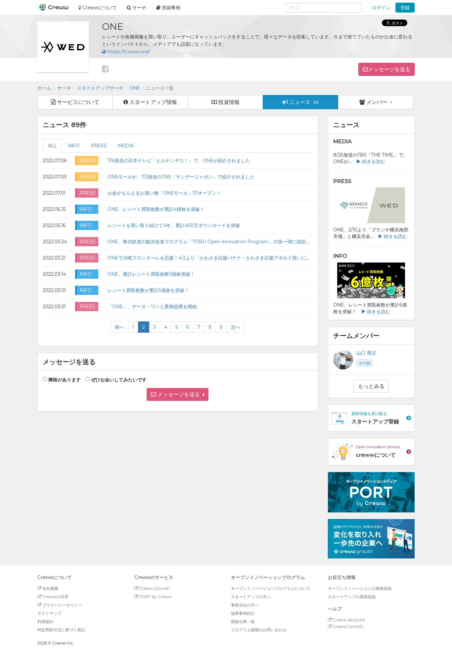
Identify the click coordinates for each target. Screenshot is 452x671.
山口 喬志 (366, 353)
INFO (74, 146)
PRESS (99, 146)
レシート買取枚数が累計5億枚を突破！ (148, 290)
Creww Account (348, 619)
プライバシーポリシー (61, 604)
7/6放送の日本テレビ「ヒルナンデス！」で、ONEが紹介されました (179, 161)
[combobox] (324, 8)
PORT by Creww (155, 596)
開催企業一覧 (243, 621)
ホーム (44, 88)
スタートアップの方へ (251, 596)
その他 (364, 362)
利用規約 (45, 621)
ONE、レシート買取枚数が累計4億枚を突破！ (156, 209)
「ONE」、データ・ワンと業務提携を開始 (152, 307)
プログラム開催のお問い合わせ (259, 629)
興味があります (64, 380)
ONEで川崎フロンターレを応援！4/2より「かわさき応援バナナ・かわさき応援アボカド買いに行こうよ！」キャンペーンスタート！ (246, 258)
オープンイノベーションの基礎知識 (359, 588)
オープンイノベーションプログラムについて (270, 588)
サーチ (64, 88)
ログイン (381, 8)
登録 (405, 8)
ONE (134, 88)
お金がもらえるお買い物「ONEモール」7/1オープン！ (164, 193)
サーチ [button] (138, 8)
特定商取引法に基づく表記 (61, 629)
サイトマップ (49, 613)
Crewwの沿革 (54, 596)
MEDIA (126, 146)
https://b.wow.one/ (128, 52)
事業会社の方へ (245, 604)
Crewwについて (99, 8)
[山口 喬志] (343, 359)
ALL (52, 146)
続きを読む (373, 162)
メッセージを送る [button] (389, 69)
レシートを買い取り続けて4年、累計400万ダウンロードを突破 (174, 225)
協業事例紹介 (243, 613)
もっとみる (371, 386)
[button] (177, 394)
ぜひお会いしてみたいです (119, 380)
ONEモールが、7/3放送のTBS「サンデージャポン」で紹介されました (181, 177)
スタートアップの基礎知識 (352, 596)
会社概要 (49, 588)
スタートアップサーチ (100, 88)
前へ (119, 327)
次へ (235, 327)
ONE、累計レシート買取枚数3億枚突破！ (151, 274)
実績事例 (170, 8)
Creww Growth (154, 588)
